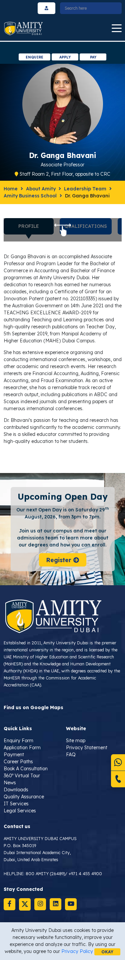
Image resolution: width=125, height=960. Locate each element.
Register (59, 560)
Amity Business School (30, 196)
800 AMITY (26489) (45, 873)
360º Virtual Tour (22, 776)
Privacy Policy (77, 951)
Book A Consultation (26, 769)
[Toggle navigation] (117, 28)
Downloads (16, 790)
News (10, 783)
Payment (14, 755)
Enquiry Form (18, 741)
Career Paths (18, 762)
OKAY (107, 951)
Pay (93, 57)
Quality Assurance (24, 797)
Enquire (34, 57)
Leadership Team (85, 189)
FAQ (71, 755)
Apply (65, 57)
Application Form (22, 748)
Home (11, 189)
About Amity (41, 189)
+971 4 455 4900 (85, 873)
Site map (75, 741)
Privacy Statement (86, 748)
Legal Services (20, 811)
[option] (63, 47)
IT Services (16, 804)
